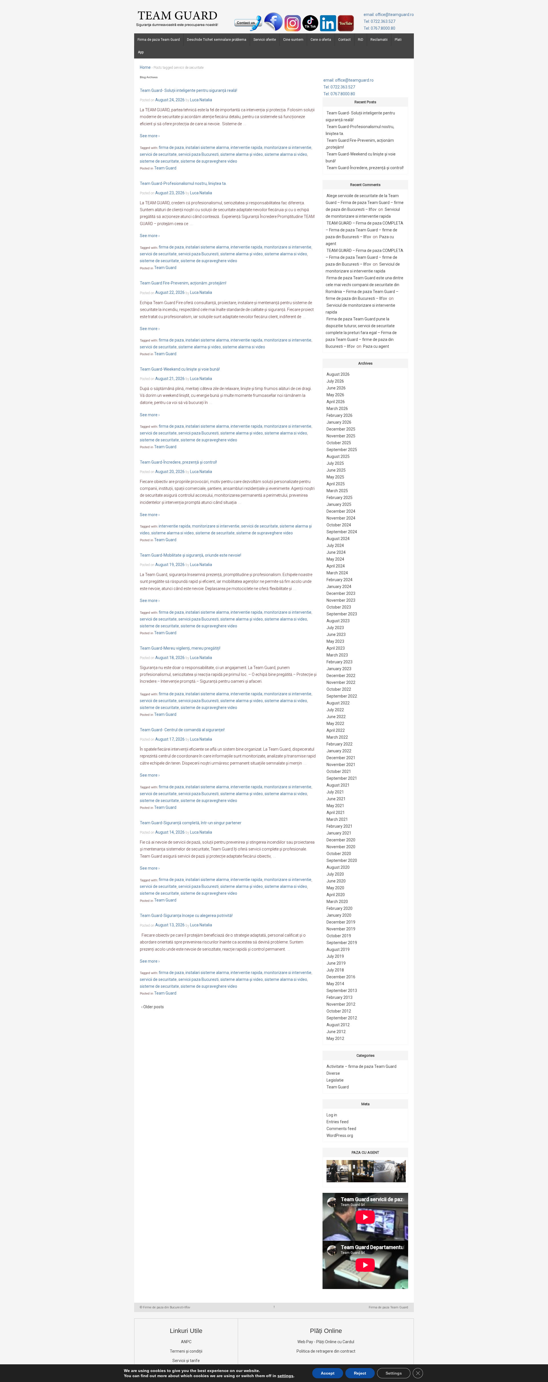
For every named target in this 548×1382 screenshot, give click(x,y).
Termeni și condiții (186, 1351)
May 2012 (335, 1038)
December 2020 (341, 840)
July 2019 (335, 956)
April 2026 (336, 401)
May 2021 (335, 805)
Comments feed (341, 1128)
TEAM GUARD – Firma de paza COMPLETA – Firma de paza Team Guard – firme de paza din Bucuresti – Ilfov (364, 230)
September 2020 (342, 860)
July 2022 (335, 710)
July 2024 (335, 545)
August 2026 (338, 374)
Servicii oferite (264, 40)
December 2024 (341, 511)
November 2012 (341, 1004)
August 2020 (338, 867)
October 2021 (339, 771)
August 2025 (338, 456)
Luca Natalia (201, 100)
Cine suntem (293, 40)
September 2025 (342, 449)
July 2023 (335, 627)
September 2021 (342, 778)
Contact (344, 40)
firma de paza (171, 147)
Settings (394, 1373)
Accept (328, 1373)
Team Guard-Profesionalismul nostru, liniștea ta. (183, 183)
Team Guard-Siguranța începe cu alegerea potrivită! (186, 916)
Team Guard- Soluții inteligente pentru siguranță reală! (188, 90)
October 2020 (339, 853)
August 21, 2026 (170, 378)
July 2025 (335, 463)
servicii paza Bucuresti (198, 154)
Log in (332, 1115)
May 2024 (335, 559)
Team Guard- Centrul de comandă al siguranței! (182, 730)
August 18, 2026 (170, 657)
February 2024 (339, 579)
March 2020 (337, 901)
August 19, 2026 (170, 564)
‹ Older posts (152, 1007)
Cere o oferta (321, 40)
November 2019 (341, 929)
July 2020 (335, 874)
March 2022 (337, 737)
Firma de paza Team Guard (159, 40)
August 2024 (338, 538)
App (141, 52)
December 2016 (341, 977)
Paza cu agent (376, 346)
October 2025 (339, 443)
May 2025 (335, 477)
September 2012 (342, 1018)
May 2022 (335, 723)
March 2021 (337, 819)
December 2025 (341, 429)
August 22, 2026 (170, 292)
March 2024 (337, 573)
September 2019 (342, 942)
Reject (360, 1373)
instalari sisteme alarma (207, 147)
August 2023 (338, 621)
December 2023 (341, 593)
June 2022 (336, 716)
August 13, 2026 (170, 925)
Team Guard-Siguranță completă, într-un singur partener (190, 823)
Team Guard (165, 168)
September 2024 (342, 532)
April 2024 (336, 566)
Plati (398, 40)
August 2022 (338, 703)
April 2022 (336, 730)
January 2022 (339, 751)
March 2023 (337, 655)
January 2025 (339, 504)
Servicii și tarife (186, 1360)
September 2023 (342, 614)
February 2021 (339, 826)
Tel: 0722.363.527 (379, 21)
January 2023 (339, 668)
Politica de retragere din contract (326, 1351)
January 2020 (339, 915)
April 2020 (336, 894)
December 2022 (341, 675)
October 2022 (339, 689)
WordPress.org (340, 1135)
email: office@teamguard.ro (389, 14)
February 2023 (339, 662)
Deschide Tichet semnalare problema (216, 40)
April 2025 (336, 484)
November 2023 (341, 600)
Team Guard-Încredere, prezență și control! (178, 462)
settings (285, 1375)
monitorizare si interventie (287, 147)
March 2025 (337, 490)
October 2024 (339, 525)
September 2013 (342, 990)
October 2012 (339, 1011)
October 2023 (339, 607)
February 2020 (339, 908)
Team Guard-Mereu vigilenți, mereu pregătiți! (180, 648)
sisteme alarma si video (286, 154)
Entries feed (337, 1122)
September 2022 (342, 696)
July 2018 (335, 970)
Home (145, 67)
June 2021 (336, 799)
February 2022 (339, 744)
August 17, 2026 (170, 739)
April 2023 (336, 648)
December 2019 (341, 922)
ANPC (186, 1341)
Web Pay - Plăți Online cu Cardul (325, 1341)
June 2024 (336, 552)
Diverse (333, 1073)
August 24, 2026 (170, 100)
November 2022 (341, 682)
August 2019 (338, 949)
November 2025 (341, 436)
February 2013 (339, 997)
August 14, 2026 (170, 832)
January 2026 (339, 422)
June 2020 (336, 881)
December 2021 (341, 757)
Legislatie (335, 1080)
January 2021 (339, 833)
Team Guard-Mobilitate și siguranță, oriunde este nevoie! (190, 555)
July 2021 (335, 792)
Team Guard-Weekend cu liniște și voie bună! (180, 369)
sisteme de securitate (159, 161)
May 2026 (335, 395)
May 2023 (335, 641)
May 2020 (335, 888)
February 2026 (339, 415)
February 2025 (339, 497)
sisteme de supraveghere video (209, 161)
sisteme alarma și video (241, 154)
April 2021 (336, 812)
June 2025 (336, 470)
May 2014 (335, 983)
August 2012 (338, 1025)
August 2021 (338, 785)
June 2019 (336, 963)
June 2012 (336, 1031)
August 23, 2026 (170, 193)
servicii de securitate (158, 154)
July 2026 (335, 381)
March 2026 (337, 408)
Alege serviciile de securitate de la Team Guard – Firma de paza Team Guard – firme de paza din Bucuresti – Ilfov (365, 202)
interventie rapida (246, 147)
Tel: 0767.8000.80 (379, 28)
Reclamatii (379, 40)
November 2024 (341, 518)
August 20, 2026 (170, 471)
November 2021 (341, 764)
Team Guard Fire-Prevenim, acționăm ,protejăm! (183, 283)
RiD (360, 40)
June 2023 (336, 634)
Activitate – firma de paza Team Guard (361, 1066)
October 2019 (339, 936)
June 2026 (336, 388)
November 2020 (341, 846)
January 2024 (339, 586)
